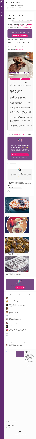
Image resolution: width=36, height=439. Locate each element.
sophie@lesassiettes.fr (19, 49)
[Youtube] (2, 15)
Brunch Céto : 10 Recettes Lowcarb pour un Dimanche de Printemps (18, 308)
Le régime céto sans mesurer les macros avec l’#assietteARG (17, 330)
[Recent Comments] (29, 294)
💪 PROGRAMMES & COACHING (23, 8)
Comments (11, 187)
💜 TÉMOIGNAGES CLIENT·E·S (11, 8)
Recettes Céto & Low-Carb (25, 21)
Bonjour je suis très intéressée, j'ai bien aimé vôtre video (17, 339)
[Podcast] (2, 18)
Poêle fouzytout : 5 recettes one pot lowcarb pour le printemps (17, 305)
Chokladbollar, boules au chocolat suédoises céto (13, 274)
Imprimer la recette (16, 78)
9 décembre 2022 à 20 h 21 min (18, 190)
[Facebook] (2, 12)
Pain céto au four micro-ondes (13, 326)
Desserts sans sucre (13, 163)
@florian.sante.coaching (26, 27)
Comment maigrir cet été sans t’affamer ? (14, 301)
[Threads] (2, 9)
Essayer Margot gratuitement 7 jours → (20, 154)
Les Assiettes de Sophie (14, 2)
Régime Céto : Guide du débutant (21, 329)
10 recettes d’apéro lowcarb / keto (13, 312)
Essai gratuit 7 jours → (20, 287)
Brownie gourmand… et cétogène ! (13, 323)
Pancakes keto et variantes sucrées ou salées (15, 319)
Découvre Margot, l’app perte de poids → (20, 35)
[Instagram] (2, 6)
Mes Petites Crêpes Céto (8, 215)
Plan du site (8, 427)
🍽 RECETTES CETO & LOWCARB (17, 5)
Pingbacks (19, 187)
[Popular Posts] (20, 294)
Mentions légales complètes (29, 361)
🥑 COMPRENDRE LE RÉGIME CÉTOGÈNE (13, 7)
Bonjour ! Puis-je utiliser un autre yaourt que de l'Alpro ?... (17, 342)
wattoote (11, 190)
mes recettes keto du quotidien (19, 134)
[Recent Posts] (10, 294)
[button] (9, 75)
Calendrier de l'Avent (16, 21)
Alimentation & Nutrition (12, 300)
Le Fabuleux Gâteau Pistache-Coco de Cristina (12, 254)
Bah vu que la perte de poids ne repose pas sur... (16, 345)
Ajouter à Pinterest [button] (25, 78)
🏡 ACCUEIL (8, 5)
